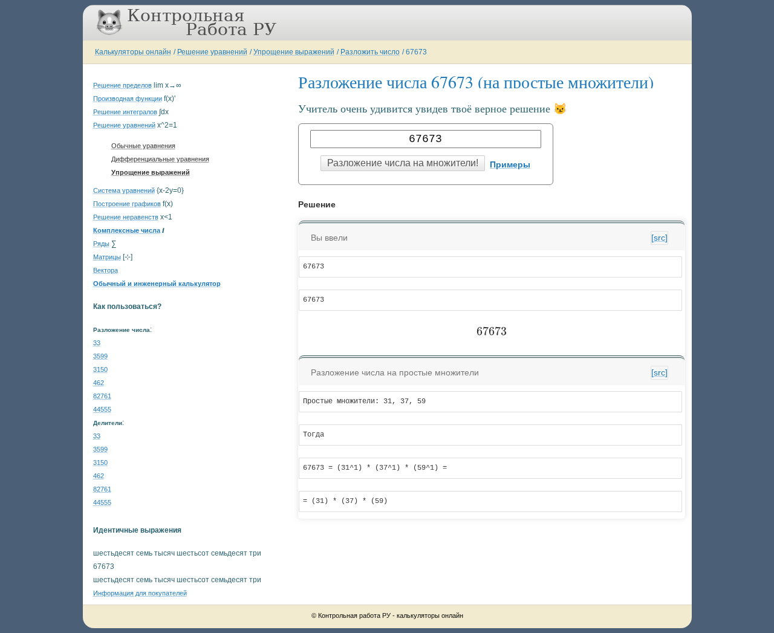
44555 (102, 409)
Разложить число (370, 52)
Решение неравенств (125, 217)
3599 (100, 356)
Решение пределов (122, 85)
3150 (100, 369)
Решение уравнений (212, 52)
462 (98, 382)
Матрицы (107, 257)
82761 (102, 396)
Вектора (105, 270)
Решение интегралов (125, 111)
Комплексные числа (126, 230)
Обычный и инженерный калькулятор (157, 283)
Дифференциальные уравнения (160, 159)
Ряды (101, 243)
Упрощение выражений (293, 52)
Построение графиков (127, 203)
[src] (659, 237)
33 (96, 342)
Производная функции (127, 98)
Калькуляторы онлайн (133, 52)
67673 (416, 52)
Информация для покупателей (140, 593)
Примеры (510, 164)
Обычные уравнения (143, 145)
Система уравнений (124, 190)
